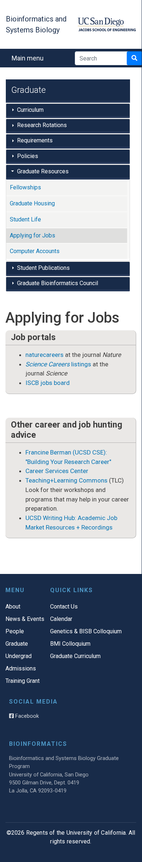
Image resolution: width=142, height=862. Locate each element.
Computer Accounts (35, 251)
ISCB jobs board (47, 382)
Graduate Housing (32, 203)
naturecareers (44, 354)
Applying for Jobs (32, 235)
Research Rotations (42, 125)
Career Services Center (56, 471)
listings (58, 364)
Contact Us (64, 606)
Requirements (35, 140)
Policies (27, 156)
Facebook (26, 716)
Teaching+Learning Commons (66, 480)
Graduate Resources (43, 171)
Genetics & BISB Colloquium (86, 631)
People (14, 631)
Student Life (25, 219)
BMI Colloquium (70, 643)
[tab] (68, 110)
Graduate (16, 643)
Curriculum (30, 109)
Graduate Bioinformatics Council (57, 283)
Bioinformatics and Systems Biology (36, 24)
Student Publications (43, 267)
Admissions (20, 668)
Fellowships (25, 187)
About (12, 606)
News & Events (24, 618)
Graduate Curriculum (75, 656)
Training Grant (22, 680)
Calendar (61, 618)
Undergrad (18, 656)
